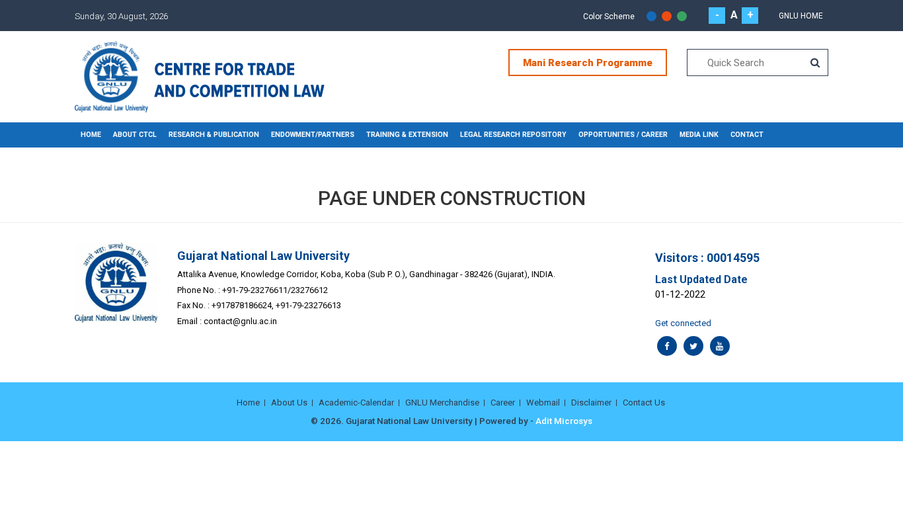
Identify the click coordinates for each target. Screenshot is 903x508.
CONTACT (747, 134)
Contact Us (644, 402)
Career (503, 402)
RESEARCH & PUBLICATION (214, 134)
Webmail (543, 402)
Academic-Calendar (356, 402)
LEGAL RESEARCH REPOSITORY (513, 134)
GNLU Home (801, 16)
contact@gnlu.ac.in (240, 321)
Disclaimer (591, 402)
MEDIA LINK (699, 134)
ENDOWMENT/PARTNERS (312, 134)
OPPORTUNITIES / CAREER (623, 134)
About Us (289, 402)
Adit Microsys (563, 420)
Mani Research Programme (587, 63)
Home (91, 134)
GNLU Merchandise (442, 402)
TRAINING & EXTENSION (407, 134)
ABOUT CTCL (135, 134)
